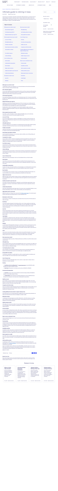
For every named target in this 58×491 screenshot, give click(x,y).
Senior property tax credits (25, 68)
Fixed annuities (23, 63)
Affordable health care (9, 42)
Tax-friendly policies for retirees (26, 32)
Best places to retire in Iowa (9, 75)
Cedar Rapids (23, 78)
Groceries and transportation (26, 42)
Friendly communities (9, 44)
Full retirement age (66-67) (9, 32)
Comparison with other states (26, 47)
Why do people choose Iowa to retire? (10, 37)
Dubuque (6, 80)
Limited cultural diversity (9, 73)
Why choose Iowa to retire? (25, 27)
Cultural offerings (8, 55)
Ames (22, 80)
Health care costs (24, 44)
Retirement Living (46, 18)
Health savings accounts (25, 55)
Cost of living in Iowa (24, 37)
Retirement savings (24, 53)
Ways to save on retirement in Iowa (26, 60)
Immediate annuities (24, 65)
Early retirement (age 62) (9, 29)
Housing (22, 39)
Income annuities (24, 58)
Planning (51, 18)
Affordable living (24, 29)
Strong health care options (25, 34)
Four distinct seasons (8, 53)
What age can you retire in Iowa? (10, 27)
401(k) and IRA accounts (25, 70)
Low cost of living (8, 39)
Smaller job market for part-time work (11, 70)
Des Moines (23, 75)
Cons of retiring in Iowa (8, 58)
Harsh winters (7, 60)
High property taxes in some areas (27, 73)
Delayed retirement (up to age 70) (11, 34)
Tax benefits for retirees (9, 49)
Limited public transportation (10, 63)
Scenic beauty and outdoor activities (11, 47)
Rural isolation (7, 65)
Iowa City (6, 78)
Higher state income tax (9, 68)
